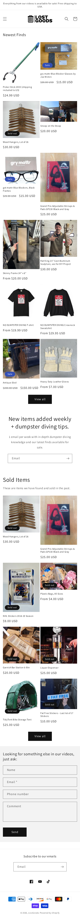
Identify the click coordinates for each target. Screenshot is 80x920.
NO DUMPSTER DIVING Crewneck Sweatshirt (57, 327)
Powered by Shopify (50, 912)
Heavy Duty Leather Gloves (54, 381)
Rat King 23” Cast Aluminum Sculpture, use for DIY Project (55, 262)
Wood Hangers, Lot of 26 (16, 141)
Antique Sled (10, 382)
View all (40, 399)
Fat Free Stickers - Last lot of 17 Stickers (56, 715)
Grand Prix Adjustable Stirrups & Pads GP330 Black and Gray (57, 207)
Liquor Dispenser (49, 667)
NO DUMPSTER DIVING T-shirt (18, 325)
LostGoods (33, 912)
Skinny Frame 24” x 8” (14, 273)
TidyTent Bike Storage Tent (17, 719)
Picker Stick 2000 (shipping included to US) (17, 88)
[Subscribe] (67, 458)
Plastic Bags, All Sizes (51, 593)
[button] (5, 19)
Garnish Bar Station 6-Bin (16, 667)
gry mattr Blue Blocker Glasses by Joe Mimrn (58, 75)
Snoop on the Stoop (50, 125)
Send (14, 832)
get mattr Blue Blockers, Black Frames (19, 189)
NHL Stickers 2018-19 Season (18, 615)
